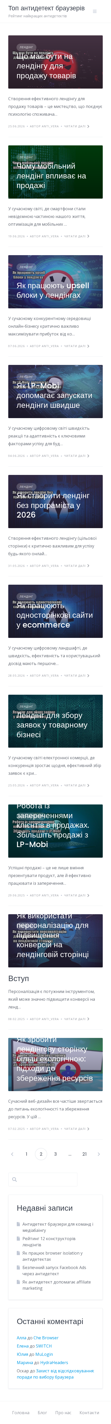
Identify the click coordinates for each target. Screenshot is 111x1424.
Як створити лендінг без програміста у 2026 (53, 505)
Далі (99, 1154)
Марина (25, 1362)
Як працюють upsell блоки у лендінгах (53, 290)
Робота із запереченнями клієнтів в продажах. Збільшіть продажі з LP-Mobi (53, 825)
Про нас (63, 1412)
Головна (20, 1412)
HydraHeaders (54, 1362)
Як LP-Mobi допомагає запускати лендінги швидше (54, 395)
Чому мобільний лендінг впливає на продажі (51, 175)
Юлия (22, 1354)
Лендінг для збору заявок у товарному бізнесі (52, 725)
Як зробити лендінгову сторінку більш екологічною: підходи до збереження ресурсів (55, 1059)
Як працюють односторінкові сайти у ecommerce (55, 615)
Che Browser (46, 1338)
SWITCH (44, 1346)
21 (84, 1154)
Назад (12, 1154)
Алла (21, 1338)
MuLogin (44, 1354)
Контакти (89, 1412)
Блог (42, 1412)
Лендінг (26, 47)
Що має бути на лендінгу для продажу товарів (46, 66)
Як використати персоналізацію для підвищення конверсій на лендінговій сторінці (53, 935)
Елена (23, 1346)
